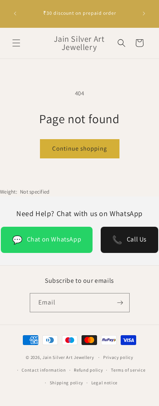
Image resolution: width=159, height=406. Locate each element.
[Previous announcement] (15, 14)
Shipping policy (67, 383)
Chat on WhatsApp (46, 240)
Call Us (129, 240)
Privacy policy (118, 357)
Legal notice (104, 383)
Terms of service (128, 370)
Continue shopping (79, 148)
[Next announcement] (144, 14)
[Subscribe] (120, 302)
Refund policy (88, 370)
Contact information (44, 370)
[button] (16, 43)
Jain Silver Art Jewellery (68, 357)
